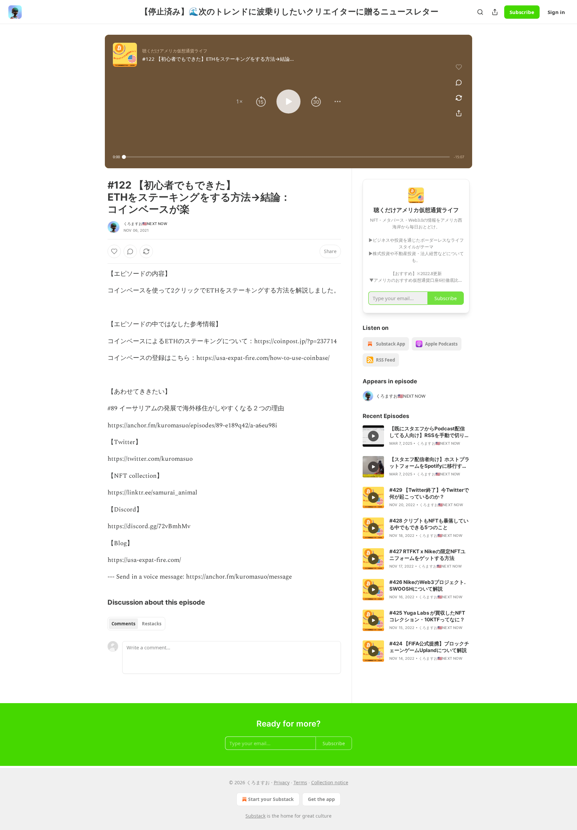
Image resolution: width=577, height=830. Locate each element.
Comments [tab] (123, 624)
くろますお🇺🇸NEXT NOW (145, 223)
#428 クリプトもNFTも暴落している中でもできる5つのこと (428, 524)
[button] (239, 101)
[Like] (114, 251)
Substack (255, 816)
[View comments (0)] (458, 82)
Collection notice (329, 782)
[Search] (480, 12)
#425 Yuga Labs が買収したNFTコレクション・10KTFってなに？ (427, 616)
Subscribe (522, 12)
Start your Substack (271, 799)
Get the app (321, 799)
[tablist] (136, 623)
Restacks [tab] (151, 624)
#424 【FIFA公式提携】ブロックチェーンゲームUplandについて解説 (429, 646)
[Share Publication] (495, 12)
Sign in (556, 12)
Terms (300, 782)
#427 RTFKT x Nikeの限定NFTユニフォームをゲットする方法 (427, 554)
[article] (416, 436)
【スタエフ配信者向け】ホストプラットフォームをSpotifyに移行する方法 (429, 462)
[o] (373, 436)
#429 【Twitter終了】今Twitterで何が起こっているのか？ (429, 493)
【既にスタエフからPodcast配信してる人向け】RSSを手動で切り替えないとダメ (429, 432)
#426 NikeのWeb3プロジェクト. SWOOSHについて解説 (427, 585)
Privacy (282, 782)
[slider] (287, 157)
